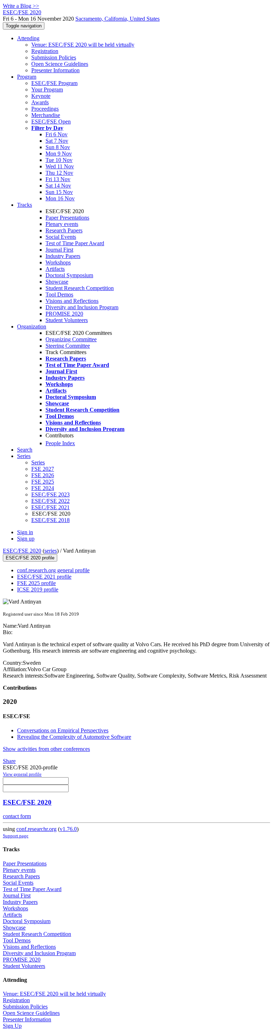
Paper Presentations (67, 218)
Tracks (24, 205)
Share (9, 761)
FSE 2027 (42, 469)
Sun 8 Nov (58, 147)
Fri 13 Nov (58, 179)
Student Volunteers (67, 320)
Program (26, 77)
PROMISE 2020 (64, 314)
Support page (15, 835)
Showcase (57, 282)
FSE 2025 (42, 482)
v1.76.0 (68, 829)
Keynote (40, 96)
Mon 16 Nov (60, 198)
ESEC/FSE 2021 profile (44, 577)
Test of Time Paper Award (75, 243)
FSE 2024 (42, 488)
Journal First (59, 250)
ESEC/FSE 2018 (50, 520)
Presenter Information (55, 70)
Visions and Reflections (72, 301)
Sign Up (12, 1026)
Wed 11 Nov (60, 166)
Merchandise (45, 115)
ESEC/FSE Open (51, 122)
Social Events (61, 237)
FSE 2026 (42, 475)
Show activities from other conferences (46, 749)
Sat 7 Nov (57, 141)
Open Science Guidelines (59, 64)
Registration (44, 51)
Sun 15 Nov (59, 192)
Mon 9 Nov (59, 154)
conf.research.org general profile (53, 570)
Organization (31, 326)
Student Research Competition (80, 288)
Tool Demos (59, 294)
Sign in (25, 532)
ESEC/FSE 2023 (50, 494)
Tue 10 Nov (59, 160)
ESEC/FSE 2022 (50, 501)
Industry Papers (63, 256)
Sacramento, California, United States (117, 19)
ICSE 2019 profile (37, 589)
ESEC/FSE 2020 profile (30, 557)
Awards (40, 102)
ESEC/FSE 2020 (22, 551)
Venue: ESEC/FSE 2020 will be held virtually (82, 45)
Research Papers (64, 230)
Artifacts (55, 269)
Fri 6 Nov (57, 134)
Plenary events (62, 224)
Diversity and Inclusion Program (82, 307)
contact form (17, 816)
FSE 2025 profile (36, 583)
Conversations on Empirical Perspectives (62, 730)
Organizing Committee (71, 339)
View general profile (22, 774)
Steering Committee (68, 346)
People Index (60, 443)
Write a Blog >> (21, 6)
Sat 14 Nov (58, 186)
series (50, 551)
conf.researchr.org (36, 829)
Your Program (47, 89)
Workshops (58, 262)
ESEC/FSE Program (54, 83)
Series (38, 462)
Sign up (25, 539)
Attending (28, 38)
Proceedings (45, 109)
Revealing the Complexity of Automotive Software (74, 737)
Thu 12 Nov (59, 173)
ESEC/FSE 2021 (50, 507)
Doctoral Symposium (69, 275)
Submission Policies (53, 57)
